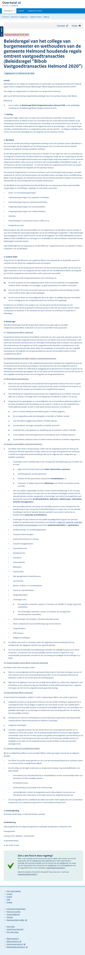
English (9, 897)
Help (8, 899)
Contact (9, 894)
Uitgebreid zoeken (35, 17)
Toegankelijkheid (13, 914)
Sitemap (10, 917)
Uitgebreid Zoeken (35, 11)
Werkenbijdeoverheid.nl (16, 947)
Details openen (1, 31)
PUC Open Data (13, 932)
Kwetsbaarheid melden (16, 920)
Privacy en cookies (14, 912)
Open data (11, 926)
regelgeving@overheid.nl (27, 874)
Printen (75, 26)
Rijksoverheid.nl (13, 941)
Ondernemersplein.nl (15, 944)
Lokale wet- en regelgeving (18, 17)
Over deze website (14, 891)
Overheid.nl (8, 11)
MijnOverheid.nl (13, 939)
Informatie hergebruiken (16, 909)
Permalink (61, 26)
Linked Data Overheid (15, 929)
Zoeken (21, 11)
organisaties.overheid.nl (55, 868)
